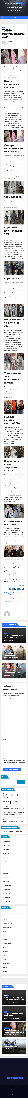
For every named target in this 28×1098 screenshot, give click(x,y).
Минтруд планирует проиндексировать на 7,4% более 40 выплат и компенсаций (14, 795)
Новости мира (7, 943)
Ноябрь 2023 (6, 849)
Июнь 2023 (6, 869)
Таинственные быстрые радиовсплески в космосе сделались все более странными (14, 814)
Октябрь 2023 (6, 853)
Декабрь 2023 (6, 845)
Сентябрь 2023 (7, 857)
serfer (10, 41)
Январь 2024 (6, 841)
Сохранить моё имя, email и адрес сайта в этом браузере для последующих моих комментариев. (14, 763)
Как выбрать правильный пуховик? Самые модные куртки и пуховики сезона (18, 599)
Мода (3, 27)
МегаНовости (14, 7)
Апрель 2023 (6, 877)
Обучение (5, 947)
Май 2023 (5, 873)
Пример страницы (16, 1094)
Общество (6, 951)
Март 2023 (6, 881)
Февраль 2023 (7, 885)
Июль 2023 (6, 865)
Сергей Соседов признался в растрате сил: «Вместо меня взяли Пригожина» (14, 1033)
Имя (4, 730)
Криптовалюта (7, 927)
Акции (4, 915)
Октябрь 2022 (6, 901)
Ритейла (5, 955)
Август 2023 (6, 861)
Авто (4, 911)
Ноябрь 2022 (6, 897)
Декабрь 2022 (6, 893)
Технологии (6, 963)
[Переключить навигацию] (15, 17)
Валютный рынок (7, 923)
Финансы (5, 971)
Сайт (4, 748)
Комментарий (7, 698)
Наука (4, 935)
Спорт (4, 959)
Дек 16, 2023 (8, 1034)
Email (4, 739)
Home (8, 1094)
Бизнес (5, 919)
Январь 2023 (6, 889)
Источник (21, 585)
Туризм (5, 967)
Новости (5, 939)
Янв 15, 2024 (8, 1002)
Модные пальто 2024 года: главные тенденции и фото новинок (8, 599)
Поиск (4, 777)
